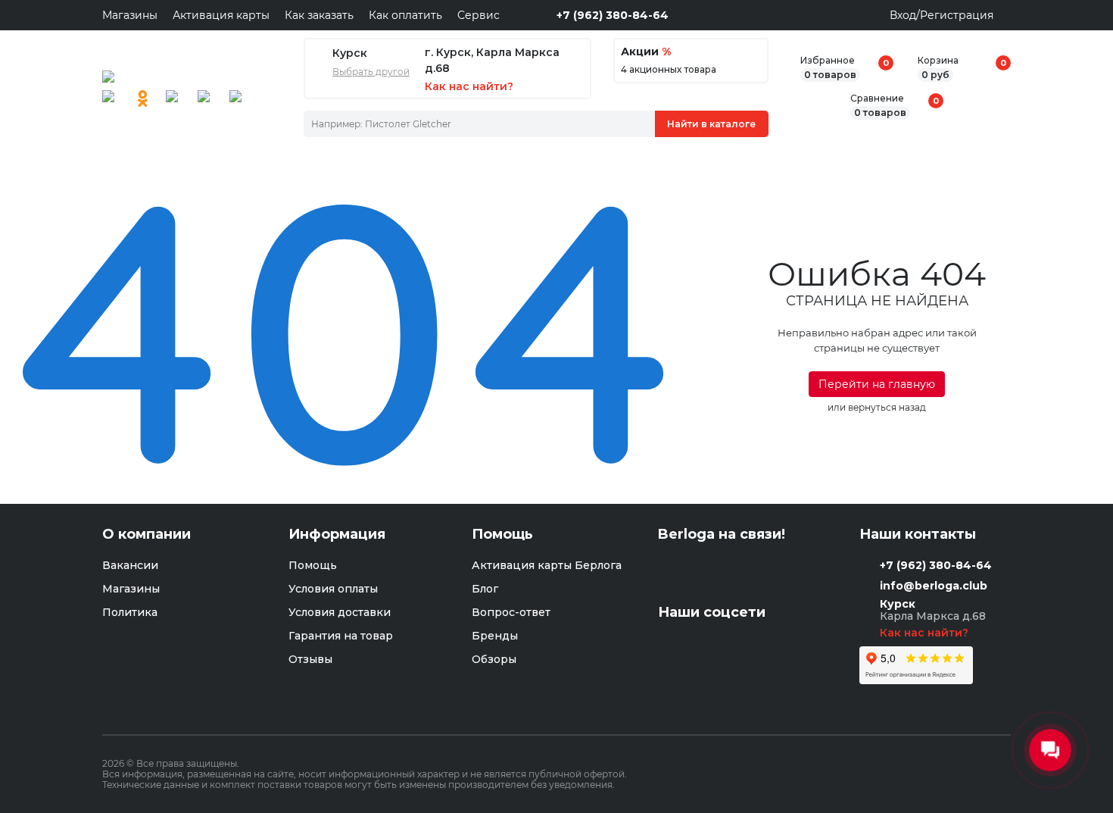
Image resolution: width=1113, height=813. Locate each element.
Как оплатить (405, 15)
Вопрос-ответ (511, 612)
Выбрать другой (371, 72)
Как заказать (319, 15)
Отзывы (310, 659)
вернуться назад (887, 407)
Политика (129, 612)
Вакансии (130, 565)
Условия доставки (339, 612)
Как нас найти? (925, 632)
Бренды (495, 636)
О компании (146, 535)
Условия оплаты (333, 589)
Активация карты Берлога (547, 565)
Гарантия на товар (340, 636)
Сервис (478, 15)
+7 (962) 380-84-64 (612, 15)
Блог (485, 589)
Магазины (129, 15)
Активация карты (221, 15)
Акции (646, 52)
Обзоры (494, 659)
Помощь (312, 565)
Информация (336, 535)
